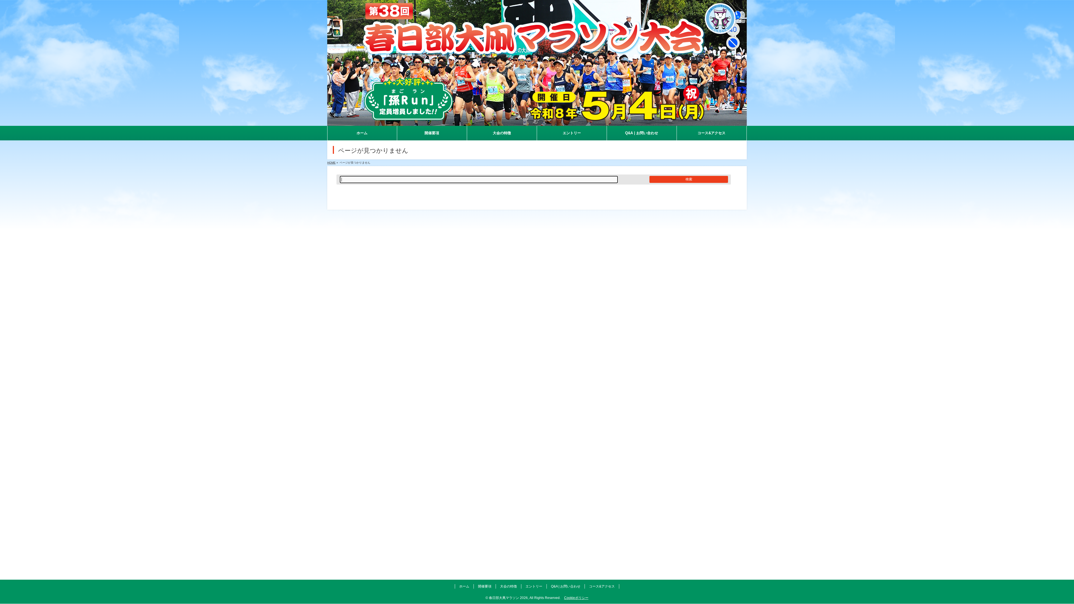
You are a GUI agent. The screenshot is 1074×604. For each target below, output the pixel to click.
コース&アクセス (602, 586)
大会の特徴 (508, 586)
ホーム (464, 586)
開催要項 (484, 586)
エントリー (534, 586)
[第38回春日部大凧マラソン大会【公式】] (537, 122)
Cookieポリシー (576, 598)
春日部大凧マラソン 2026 (508, 598)
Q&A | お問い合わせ (565, 586)
